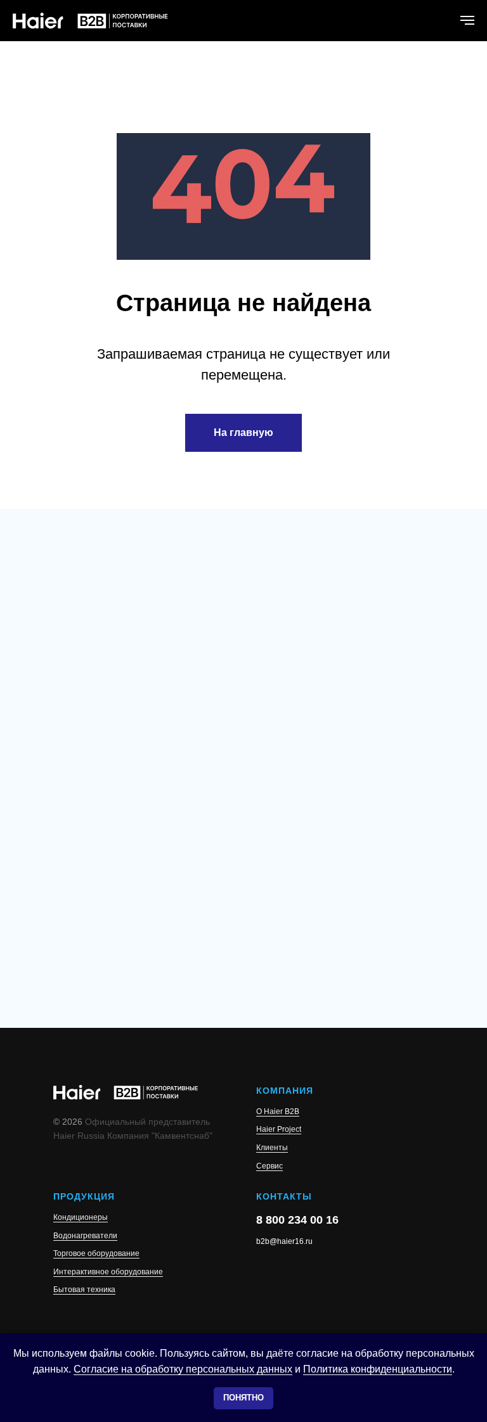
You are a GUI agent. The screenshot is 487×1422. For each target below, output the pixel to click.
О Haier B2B (277, 1111)
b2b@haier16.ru (284, 1241)
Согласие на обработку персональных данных (183, 1369)
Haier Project (278, 1129)
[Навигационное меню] (467, 20)
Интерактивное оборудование (108, 1271)
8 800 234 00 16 (297, 1220)
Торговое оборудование (96, 1253)
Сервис (269, 1166)
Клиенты (272, 1147)
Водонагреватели (85, 1235)
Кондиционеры (80, 1217)
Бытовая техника (84, 1289)
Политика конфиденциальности (377, 1369)
